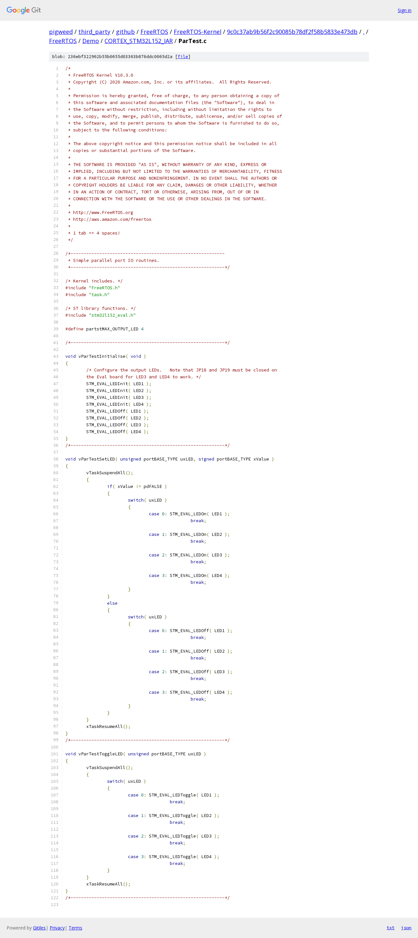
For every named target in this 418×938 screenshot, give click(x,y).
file (183, 56)
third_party (94, 32)
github (125, 32)
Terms (75, 928)
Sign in (404, 10)
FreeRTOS (154, 32)
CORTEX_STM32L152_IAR (138, 41)
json (406, 927)
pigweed (61, 32)
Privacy (57, 928)
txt (390, 927)
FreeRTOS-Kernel (197, 32)
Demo (90, 41)
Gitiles (39, 928)
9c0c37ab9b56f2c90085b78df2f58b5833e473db (292, 32)
